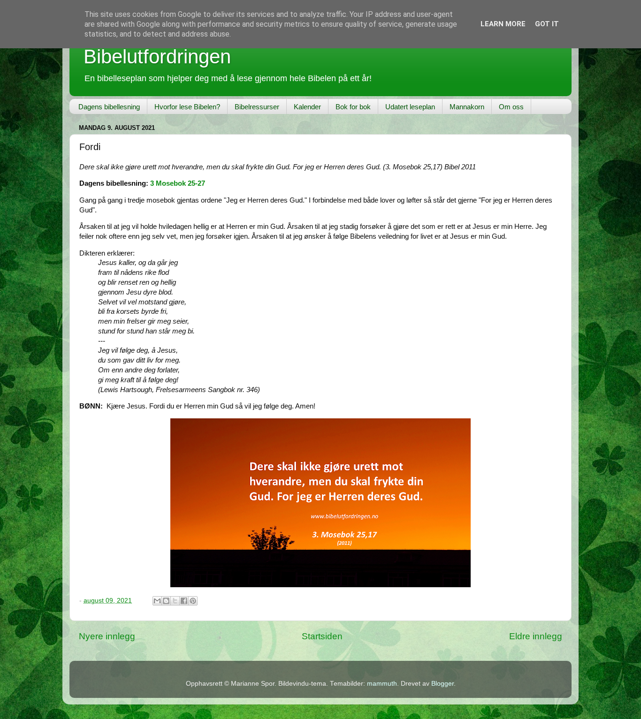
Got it (547, 24)
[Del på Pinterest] (193, 600)
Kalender (307, 107)
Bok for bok (353, 107)
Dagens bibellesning (109, 107)
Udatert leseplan (410, 107)
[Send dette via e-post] (157, 600)
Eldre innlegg (535, 636)
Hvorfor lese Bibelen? (187, 107)
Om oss (511, 107)
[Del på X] (175, 600)
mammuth (382, 683)
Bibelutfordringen (157, 56)
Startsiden (322, 636)
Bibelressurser (257, 107)
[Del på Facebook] (184, 600)
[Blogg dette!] (166, 600)
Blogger (442, 683)
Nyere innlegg (107, 636)
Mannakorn (467, 107)
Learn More (503, 24)
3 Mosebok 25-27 (177, 183)
